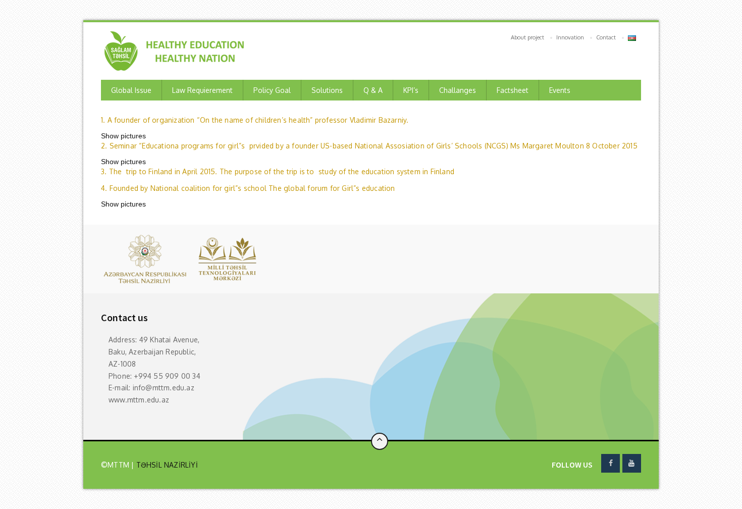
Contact (606, 37)
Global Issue (131, 90)
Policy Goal (272, 90)
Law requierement (202, 90)
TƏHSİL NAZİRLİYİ (165, 465)
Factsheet (512, 90)
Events (559, 90)
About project (527, 37)
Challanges (457, 90)
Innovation (570, 37)
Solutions (327, 90)
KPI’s (410, 90)
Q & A (373, 90)
